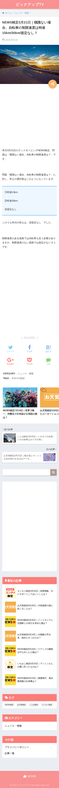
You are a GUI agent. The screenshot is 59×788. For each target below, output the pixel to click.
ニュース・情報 (25, 373)
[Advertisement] (29, 119)
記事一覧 (9, 753)
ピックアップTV (30, 4)
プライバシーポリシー (17, 747)
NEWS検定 (19, 378)
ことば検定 (34, 705)
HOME (31, 776)
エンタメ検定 (47, 705)
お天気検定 (21, 705)
